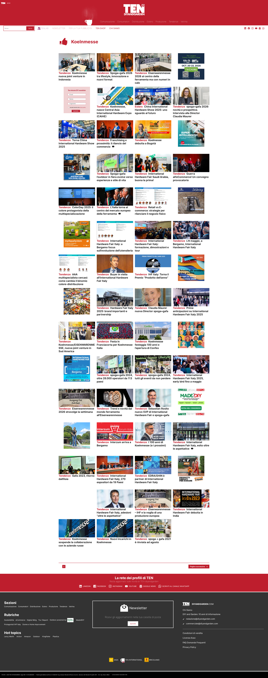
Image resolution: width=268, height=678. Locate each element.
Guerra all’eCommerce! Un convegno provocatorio (191, 177)
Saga (116, 660)
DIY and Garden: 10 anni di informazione (201, 614)
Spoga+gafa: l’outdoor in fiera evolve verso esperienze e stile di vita (115, 177)
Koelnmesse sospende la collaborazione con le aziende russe (75, 542)
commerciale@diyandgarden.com (202, 623)
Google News (149, 586)
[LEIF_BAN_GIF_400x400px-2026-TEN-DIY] (191, 146)
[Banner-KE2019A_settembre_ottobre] (191, 213)
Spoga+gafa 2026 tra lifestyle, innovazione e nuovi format (114, 76)
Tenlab (44, 28)
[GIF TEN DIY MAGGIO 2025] (77, 180)
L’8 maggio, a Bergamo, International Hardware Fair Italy (187, 244)
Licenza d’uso (189, 638)
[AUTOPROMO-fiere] (77, 314)
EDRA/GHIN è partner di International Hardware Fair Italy (150, 479)
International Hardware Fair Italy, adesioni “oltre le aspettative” (114, 512)
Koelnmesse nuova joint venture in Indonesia (73, 76)
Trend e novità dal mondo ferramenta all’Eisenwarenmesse (114, 412)
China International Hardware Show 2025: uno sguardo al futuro (151, 110)
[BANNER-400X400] (191, 280)
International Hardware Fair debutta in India (188, 512)
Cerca (30, 28)
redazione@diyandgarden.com (200, 619)
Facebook (101, 586)
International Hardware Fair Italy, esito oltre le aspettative (191, 445)
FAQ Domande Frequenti (194, 642)
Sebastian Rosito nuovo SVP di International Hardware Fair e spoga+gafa (152, 412)
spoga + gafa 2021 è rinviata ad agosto (153, 540)
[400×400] (77, 247)
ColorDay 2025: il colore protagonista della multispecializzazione (76, 210)
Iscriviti (133, 624)
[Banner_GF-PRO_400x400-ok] (191, 482)
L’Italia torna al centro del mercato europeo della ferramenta (114, 210)
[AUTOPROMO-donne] (191, 347)
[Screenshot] (77, 112)
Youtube (133, 586)
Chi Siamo (187, 610)
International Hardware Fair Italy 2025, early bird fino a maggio (188, 378)
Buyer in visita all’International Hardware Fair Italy (112, 277)
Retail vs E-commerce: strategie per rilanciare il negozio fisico (150, 210)
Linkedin (87, 586)
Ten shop (101, 28)
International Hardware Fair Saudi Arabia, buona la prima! (152, 177)
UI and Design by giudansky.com (119, 674)
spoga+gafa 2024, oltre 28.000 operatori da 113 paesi (115, 378)
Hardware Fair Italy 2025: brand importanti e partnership (115, 311)
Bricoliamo (154, 660)
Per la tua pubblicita (80, 28)
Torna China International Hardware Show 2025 (76, 143)
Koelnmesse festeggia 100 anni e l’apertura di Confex (149, 345)
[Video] (113, 146)
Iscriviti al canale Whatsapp (175, 586)
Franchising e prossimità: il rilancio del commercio (112, 143)
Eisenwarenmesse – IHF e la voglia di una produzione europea (152, 512)
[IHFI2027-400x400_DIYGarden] (77, 381)
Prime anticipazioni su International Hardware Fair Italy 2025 (190, 311)
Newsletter (58, 28)
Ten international (133, 660)
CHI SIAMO (114, 28)
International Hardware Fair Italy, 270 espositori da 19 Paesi (111, 479)
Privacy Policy (189, 647)
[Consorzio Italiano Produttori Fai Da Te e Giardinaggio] (191, 415)
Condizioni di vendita (193, 633)
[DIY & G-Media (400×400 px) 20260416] (191, 79)
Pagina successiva (199, 566)
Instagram (117, 586)
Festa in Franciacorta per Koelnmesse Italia (115, 345)
